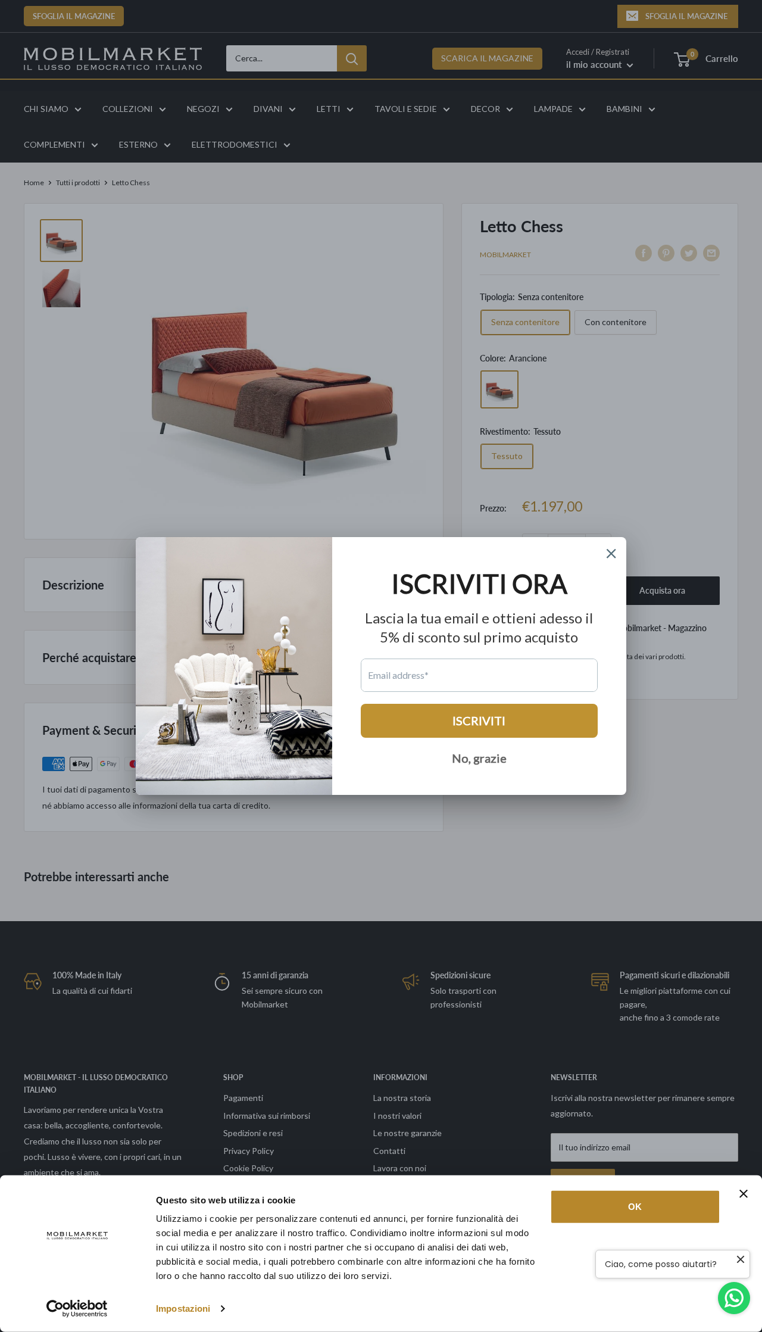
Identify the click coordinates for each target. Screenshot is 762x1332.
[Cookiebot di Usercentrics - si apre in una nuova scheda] (77, 1309)
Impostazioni (183, 1308)
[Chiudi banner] (743, 1194)
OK (635, 1207)
